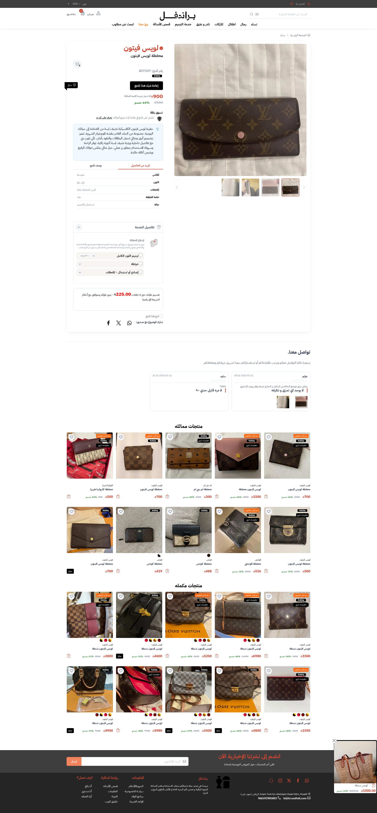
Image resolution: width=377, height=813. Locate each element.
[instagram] (280, 780)
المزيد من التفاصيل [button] (140, 165)
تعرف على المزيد (104, 117)
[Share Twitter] (118, 323)
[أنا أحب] (269, 437)
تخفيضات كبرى (301, 445)
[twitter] (289, 780)
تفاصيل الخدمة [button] (144, 227)
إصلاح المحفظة (137, 240)
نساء (282, 35)
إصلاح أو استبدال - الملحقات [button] (122, 272)
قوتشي (258, 560)
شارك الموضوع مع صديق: (149, 322)
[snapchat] (271, 780)
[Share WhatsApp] (291, 3)
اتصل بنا (300, 4)
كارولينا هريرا (107, 485)
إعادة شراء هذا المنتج (146, 86)
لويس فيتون (305, 485)
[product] (355, 762)
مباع (70, 571)
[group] (240, 187)
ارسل (74, 761)
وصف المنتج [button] (96, 165)
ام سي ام (207, 485)
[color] (209, 557)
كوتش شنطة (361, 785)
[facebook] (298, 780)
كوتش (209, 560)
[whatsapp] (306, 780)
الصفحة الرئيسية (298, 35)
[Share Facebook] (108, 323)
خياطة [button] (134, 264)
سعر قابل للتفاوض (301, 435)
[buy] (266, 498)
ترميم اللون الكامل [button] (127, 256)
